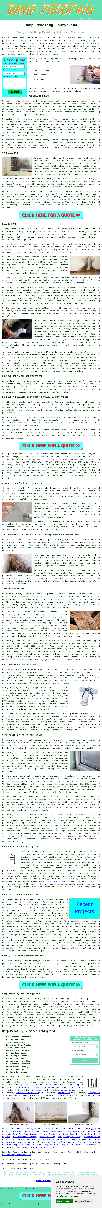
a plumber (21, 1087)
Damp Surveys (32, 1131)
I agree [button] (59, 1201)
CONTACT (85, 19)
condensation (40, 161)
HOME (65, 19)
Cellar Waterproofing (53, 1131)
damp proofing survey (57, 197)
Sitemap (3, 1189)
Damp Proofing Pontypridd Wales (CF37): (24, 38)
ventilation (17, 805)
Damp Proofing (47, 1137)
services (82, 473)
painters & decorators (34, 1085)
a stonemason (52, 1087)
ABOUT (78, 19)
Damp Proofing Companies (26, 1134)
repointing (73, 1085)
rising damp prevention (60, 860)
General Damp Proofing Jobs (16, 1155)
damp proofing (9, 54)
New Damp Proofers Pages (16, 1189)
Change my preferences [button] (83, 1201)
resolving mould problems (64, 879)
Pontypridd (42, 454)
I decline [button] (68, 1201)
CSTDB (20, 425)
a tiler (23, 1096)
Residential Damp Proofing (77, 1129)
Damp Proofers (33, 1145)
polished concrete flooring (60, 1096)
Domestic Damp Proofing (30, 1142)
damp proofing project (67, 1026)
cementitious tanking (83, 504)
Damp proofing (9, 454)
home (81, 1077)
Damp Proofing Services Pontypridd (28, 1031)
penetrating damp (90, 104)
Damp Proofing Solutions (80, 1142)
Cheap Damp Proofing (74, 1134)
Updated (28, 1189)
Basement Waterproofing (52, 1148)
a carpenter (94, 1093)
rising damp (43, 237)
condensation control (51, 797)
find (10, 999)
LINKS (72, 19)
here (54, 1023)
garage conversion (70, 1090)
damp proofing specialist (46, 854)
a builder (37, 1090)
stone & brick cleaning (28, 1093)
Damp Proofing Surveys (47, 1129)
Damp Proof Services (21, 1129)
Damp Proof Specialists (55, 1140)
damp (31, 61)
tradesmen (22, 1082)
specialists (70, 1098)
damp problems (92, 88)
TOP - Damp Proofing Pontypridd (18, 1168)
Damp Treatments (75, 1131)
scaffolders (64, 1093)
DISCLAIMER (95, 19)
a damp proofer (54, 1082)
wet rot (71, 122)
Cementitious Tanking (24, 1137)
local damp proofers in (81, 935)
